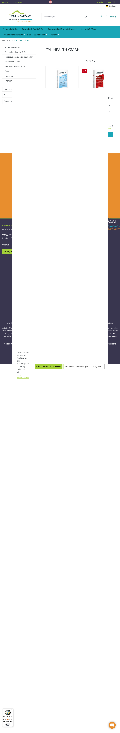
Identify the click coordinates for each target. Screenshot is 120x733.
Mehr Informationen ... (23, 378)
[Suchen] (85, 16)
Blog (7, 71)
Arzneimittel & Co (12, 47)
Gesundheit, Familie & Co (15, 52)
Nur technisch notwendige (76, 366)
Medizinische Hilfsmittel (15, 66)
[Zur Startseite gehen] (20, 16)
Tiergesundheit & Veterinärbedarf (19, 57)
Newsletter (100, 2)
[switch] (8, 724)
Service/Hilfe (111, 2)
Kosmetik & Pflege (12, 62)
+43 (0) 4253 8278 (16, 2)
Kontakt (5, 2)
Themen (8, 81)
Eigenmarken (10, 76)
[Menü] (11, 709)
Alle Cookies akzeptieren (48, 366)
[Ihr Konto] (101, 16)
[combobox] (62, 16)
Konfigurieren (97, 366)
